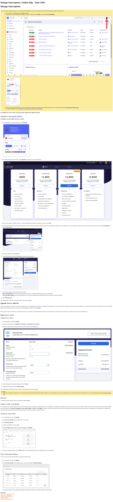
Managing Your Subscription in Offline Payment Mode (30, 108)
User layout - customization (6, 495)
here (29, 400)
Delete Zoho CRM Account (72, 107)
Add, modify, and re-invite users (7, 493)
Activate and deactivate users (7, 499)
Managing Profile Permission (7, 496)
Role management (4, 497)
